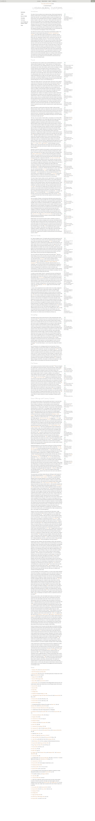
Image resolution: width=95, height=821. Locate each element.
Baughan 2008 (40, 678)
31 (43, 258)
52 (57, 521)
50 (50, 528)
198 (59, 485)
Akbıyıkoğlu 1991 (35, 695)
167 (35, 455)
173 (35, 213)
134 (46, 436)
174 (35, 192)
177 (37, 213)
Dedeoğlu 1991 (35, 691)
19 (42, 213)
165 (50, 456)
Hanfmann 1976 (35, 707)
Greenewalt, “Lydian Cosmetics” (51, 482)
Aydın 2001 (34, 775)
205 (45, 284)
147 (31, 377)
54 (49, 609)
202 (53, 475)
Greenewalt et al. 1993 (36, 718)
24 (48, 213)
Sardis (3, 1)
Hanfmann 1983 (34, 669)
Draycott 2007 (35, 766)
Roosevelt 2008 (34, 678)
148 (65, 370)
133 (58, 578)
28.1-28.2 (54, 518)
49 (44, 469)
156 (52, 157)
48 (55, 467)
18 (31, 199)
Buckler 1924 (42, 752)
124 (43, 418)
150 (65, 390)
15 (46, 192)
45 (49, 563)
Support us (54, 1)
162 (31, 186)
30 (34, 412)
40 (38, 533)
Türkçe (93, 1)
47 (39, 458)
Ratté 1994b (40, 707)
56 (31, 792)
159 (57, 157)
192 (48, 419)
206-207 (39, 143)
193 (49, 419)
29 (40, 258)
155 (50, 157)
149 (61, 391)
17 (31, 194)
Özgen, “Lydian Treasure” (37, 153)
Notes (22, 25)
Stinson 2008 (34, 680)
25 (54, 365)
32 (39, 261)
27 (49, 241)
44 (40, 377)
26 (51, 213)
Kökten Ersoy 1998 (35, 796)
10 (33, 134)
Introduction (23, 12)
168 (68, 194)
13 (33, 158)
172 (59, 448)
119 (49, 425)
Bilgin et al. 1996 (44, 693)
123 (42, 418)
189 (60, 448)
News (50, 1)
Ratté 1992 (34, 671)
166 (38, 456)
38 (57, 304)
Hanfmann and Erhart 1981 (41, 671)
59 (45, 657)
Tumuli (22, 14)
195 (40, 418)
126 (47, 418)
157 (54, 157)
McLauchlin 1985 (44, 669)
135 (41, 469)
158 (55, 157)
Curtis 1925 (34, 739)
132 (51, 425)
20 (43, 213)
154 (33, 377)
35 (41, 277)
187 (47, 528)
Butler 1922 (53, 704)
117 (56, 418)
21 (44, 213)
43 (39, 377)
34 (40, 277)
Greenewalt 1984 (35, 755)
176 (51, 416)
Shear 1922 (34, 724)
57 (39, 651)
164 (48, 456)
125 (45, 418)
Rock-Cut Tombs (24, 16)
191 (33, 449)
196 (43, 284)
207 (71, 118)
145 (44, 475)
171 (68, 224)
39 (33, 294)
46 (43, 377)
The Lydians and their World (46, 3)
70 (40, 539)
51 (33, 601)
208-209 (44, 143)
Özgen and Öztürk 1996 (43, 695)
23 (47, 213)
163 (33, 213)
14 (34, 186)
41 (36, 377)
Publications (44, 1)
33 (39, 277)
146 (45, 475)
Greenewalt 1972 (35, 726)
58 (44, 655)
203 (54, 475)
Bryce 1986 (44, 788)
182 (58, 193)
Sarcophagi (23, 18)
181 (58, 418)
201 (36, 448)
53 (50, 605)
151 (64, 384)
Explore (38, 1)
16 (47, 192)
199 (60, 485)
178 (38, 213)
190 (31, 449)
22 (46, 213)
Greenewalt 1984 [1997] (57, 730)
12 (37, 147)
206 (70, 118)
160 (59, 157)
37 (42, 513)
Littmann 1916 (34, 752)
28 (51, 241)
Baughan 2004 (34, 676)
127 (49, 418)
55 (31, 790)
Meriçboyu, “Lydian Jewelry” (43, 614)
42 (57, 539)
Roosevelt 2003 (34, 673)
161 (31, 159)
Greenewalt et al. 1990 (44, 759)
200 (31, 486)
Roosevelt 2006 (34, 687)
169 (68, 209)
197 (57, 485)
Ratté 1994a (34, 689)
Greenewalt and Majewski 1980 (37, 714)
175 (56, 190)
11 (47, 142)
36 (43, 277)
